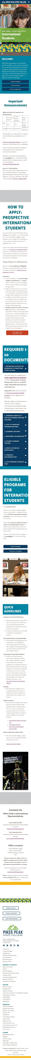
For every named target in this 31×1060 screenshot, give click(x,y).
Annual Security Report (9, 981)
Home (3, 31)
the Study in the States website (18, 249)
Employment (6, 953)
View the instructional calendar (11, 142)
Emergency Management (10, 977)
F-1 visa (5, 235)
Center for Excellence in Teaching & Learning (15, 993)
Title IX (5, 969)
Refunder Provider (20, 1048)
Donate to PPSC (7, 961)
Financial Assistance (11, 913)
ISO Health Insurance (14, 724)
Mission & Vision (7, 987)
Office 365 (6, 1041)
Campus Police (7, 975)
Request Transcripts (8, 1008)
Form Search (6, 1029)
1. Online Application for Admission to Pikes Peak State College (14, 368)
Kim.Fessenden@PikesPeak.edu (15, 838)
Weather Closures (8, 979)
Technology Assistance (9, 1017)
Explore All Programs (15, 551)
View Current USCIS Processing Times (17, 332)
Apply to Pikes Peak (15, 89)
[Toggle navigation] (29, 2)
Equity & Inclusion (8, 991)
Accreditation (6, 999)
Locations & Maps (7, 951)
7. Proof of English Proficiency (11, 449)
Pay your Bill (6, 1013)
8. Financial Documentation (10, 456)
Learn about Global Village (13, 744)
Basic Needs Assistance (12, 918)
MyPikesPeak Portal (8, 1034)
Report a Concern (8, 967)
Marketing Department (9, 1027)
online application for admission (15, 377)
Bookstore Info (7, 1021)
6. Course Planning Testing (11, 442)
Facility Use (6, 1015)
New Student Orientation (10, 1045)
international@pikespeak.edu (11, 164)
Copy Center (6, 1019)
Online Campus (7, 1039)
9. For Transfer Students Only (14, 463)
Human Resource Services (10, 1025)
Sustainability (6, 997)
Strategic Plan (7, 989)
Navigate (5, 1036)
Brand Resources (7, 959)
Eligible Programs (15, 81)
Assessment (6, 1001)
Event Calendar (7, 957)
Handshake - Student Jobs (10, 1043)
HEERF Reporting (12, 1050)
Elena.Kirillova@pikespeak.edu (15, 829)
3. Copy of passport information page (12, 426)
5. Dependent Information (14, 436)
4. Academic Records (12, 431)
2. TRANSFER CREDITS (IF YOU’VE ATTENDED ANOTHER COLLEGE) (14, 418)
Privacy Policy (20, 1050)
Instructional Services (9, 1023)
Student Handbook (8, 1006)
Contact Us (6, 949)
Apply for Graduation (8, 1010)
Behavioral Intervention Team (11, 973)
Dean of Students (7, 971)
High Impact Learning (9, 995)
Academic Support (11, 908)
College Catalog (15, 85)
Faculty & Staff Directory (9, 955)
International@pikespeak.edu (15, 872)
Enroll (9, 31)
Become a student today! (20, 179)
